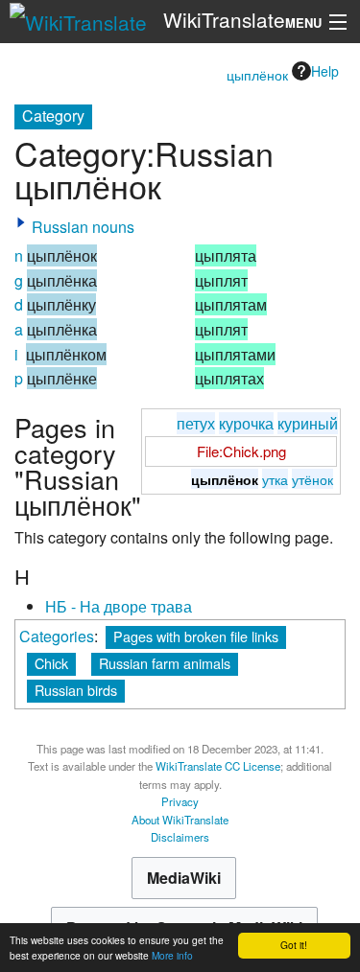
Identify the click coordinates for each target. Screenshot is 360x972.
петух (196, 423)
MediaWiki (184, 878)
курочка (246, 423)
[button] (21, 222)
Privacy (180, 801)
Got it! (293, 944)
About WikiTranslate (180, 819)
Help (325, 71)
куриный (307, 423)
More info (172, 955)
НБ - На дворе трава (118, 606)
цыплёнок (257, 74)
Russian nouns (83, 227)
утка (275, 479)
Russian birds (76, 690)
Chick (51, 663)
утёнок (312, 479)
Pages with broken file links (195, 636)
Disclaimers (180, 837)
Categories (56, 636)
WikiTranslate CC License (218, 766)
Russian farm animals (164, 663)
